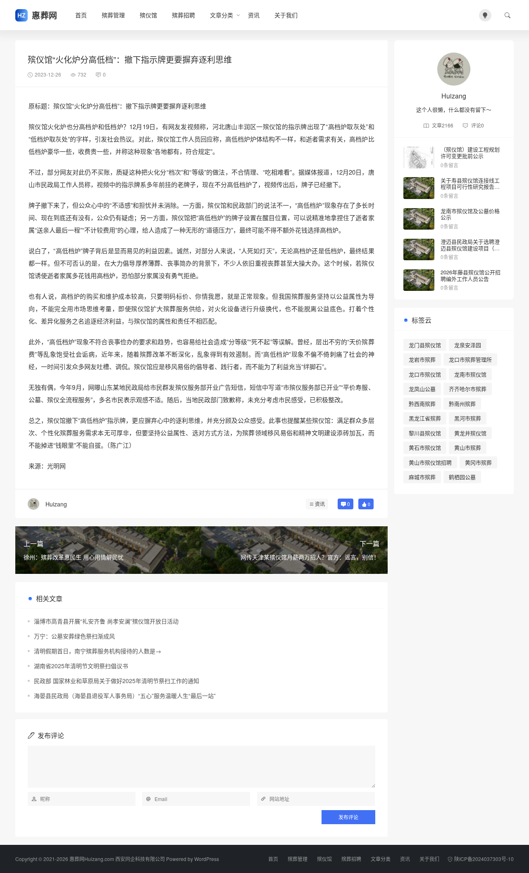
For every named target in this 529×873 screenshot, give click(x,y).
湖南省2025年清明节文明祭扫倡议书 (81, 666)
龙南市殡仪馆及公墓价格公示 (470, 214)
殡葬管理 (113, 15)
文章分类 (221, 15)
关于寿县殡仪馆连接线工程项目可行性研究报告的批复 (470, 186)
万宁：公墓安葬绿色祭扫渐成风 (74, 636)
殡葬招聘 (183, 15)
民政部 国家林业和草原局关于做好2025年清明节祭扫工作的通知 (116, 680)
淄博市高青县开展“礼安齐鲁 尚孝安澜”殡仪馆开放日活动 (106, 621)
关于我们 (286, 15)
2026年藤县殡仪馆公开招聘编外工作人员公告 (470, 275)
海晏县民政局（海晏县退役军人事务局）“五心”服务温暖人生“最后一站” (125, 695)
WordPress (206, 858)
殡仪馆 (148, 15)
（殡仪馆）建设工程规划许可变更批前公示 (470, 152)
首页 (81, 15)
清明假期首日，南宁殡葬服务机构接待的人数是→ (97, 651)
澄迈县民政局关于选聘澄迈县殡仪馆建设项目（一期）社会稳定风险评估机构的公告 (470, 251)
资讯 (254, 15)
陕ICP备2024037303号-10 (484, 858)
